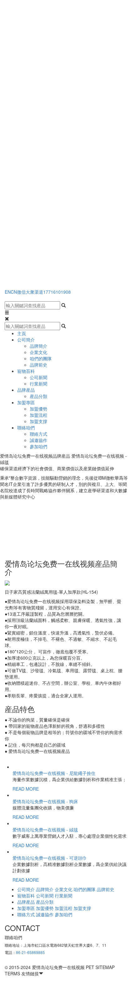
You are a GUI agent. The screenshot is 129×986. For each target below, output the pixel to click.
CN (14, 292)
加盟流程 (38, 415)
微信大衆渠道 (30, 292)
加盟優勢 (38, 409)
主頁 (21, 333)
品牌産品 (26, 390)
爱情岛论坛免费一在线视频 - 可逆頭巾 (50, 858)
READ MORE (26, 789)
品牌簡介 (38, 346)
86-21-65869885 (30, 952)
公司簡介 (26, 339)
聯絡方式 (38, 434)
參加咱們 (38, 446)
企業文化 (38, 352)
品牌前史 (38, 365)
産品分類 (38, 396)
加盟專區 (26, 402)
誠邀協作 (38, 440)
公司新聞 (38, 377)
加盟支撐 (38, 421)
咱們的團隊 (41, 358)
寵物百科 (26, 371)
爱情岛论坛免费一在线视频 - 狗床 (45, 801)
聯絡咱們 (26, 427)
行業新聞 (38, 383)
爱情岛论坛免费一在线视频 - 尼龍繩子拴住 (54, 773)
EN (8, 292)
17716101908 (57, 292)
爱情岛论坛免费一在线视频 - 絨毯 (45, 829)
